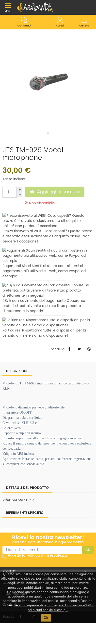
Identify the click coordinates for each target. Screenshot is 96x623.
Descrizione (17, 371)
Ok (46, 618)
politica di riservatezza (47, 556)
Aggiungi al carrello (54, 191)
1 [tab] (48, 133)
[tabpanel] (48, 82)
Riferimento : (13, 500)
